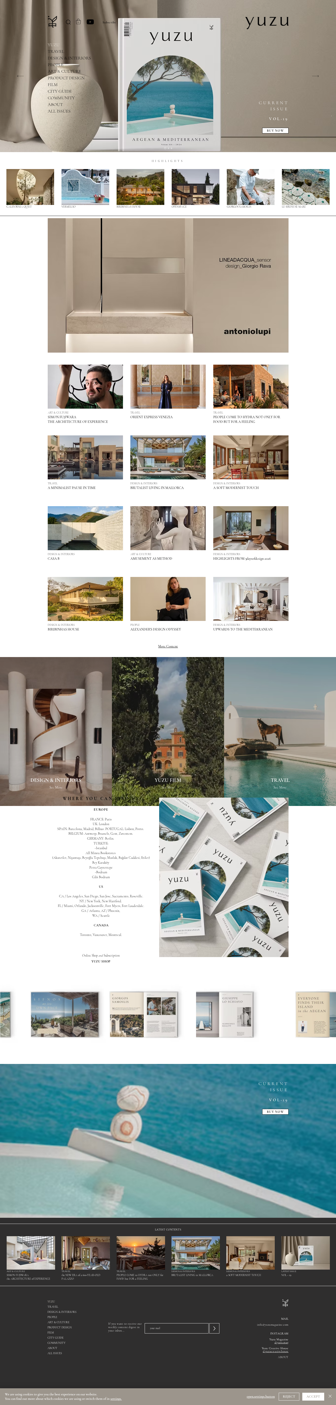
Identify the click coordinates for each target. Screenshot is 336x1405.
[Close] (330, 1396)
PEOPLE (55, 64)
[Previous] (20, 76)
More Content (168, 646)
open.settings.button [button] (261, 1396)
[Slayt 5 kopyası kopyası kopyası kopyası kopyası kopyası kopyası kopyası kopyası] (165, 148)
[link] (78, 21)
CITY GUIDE (60, 91)
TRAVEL (56, 51)
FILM (53, 84)
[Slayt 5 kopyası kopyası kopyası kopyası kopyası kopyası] (171, 148)
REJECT (289, 1396)
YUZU (54, 44)
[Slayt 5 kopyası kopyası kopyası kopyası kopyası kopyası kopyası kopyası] (168, 148)
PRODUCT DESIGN (66, 78)
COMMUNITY (61, 97)
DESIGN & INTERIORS (69, 58)
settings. (116, 1399)
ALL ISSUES (59, 111)
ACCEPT (313, 1396)
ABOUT (55, 104)
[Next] (315, 76)
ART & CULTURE (64, 71)
